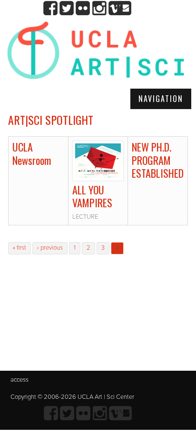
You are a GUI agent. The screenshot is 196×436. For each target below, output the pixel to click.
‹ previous (50, 248)
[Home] (96, 54)
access (19, 380)
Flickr (83, 8)
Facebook (50, 8)
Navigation (160, 98)
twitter (66, 8)
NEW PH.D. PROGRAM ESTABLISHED (158, 160)
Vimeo (115, 8)
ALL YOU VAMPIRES (92, 196)
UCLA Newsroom (31, 153)
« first (19, 248)
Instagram (99, 8)
